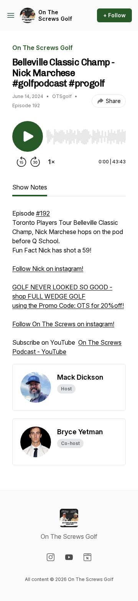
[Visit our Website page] (87, 557)
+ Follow (114, 15)
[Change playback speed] (51, 161)
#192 (43, 213)
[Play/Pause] (27, 136)
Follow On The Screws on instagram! (63, 324)
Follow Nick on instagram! (47, 268)
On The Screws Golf (55, 15)
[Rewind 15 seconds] (21, 161)
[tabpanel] (69, 286)
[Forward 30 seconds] (35, 161)
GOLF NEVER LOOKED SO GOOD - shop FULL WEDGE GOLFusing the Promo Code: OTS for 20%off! (68, 296)
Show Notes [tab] (29, 187)
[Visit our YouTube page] (69, 557)
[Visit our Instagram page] (50, 557)
